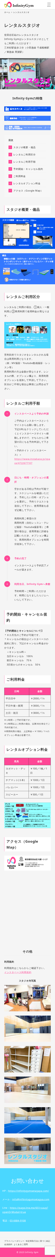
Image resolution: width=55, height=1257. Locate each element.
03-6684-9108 (18, 1220)
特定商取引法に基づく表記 (38, 1241)
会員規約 (8, 1244)
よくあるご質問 (21, 1244)
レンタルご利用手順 (24, 161)
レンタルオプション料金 (26, 183)
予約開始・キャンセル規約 (28, 169)
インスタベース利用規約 (17, 972)
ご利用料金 (19, 176)
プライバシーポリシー (14, 1241)
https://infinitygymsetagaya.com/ (28, 1190)
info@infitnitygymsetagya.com (30, 1199)
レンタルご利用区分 (24, 154)
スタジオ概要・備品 (24, 147)
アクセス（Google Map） (28, 190)
